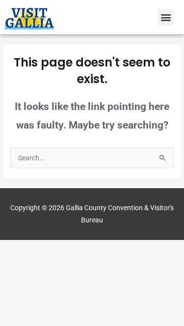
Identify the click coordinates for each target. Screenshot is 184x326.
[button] (166, 17)
